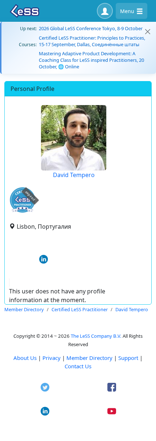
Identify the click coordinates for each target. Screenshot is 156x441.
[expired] (22, 211)
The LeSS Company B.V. (96, 336)
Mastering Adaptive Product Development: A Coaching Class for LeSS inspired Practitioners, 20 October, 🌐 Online (91, 60)
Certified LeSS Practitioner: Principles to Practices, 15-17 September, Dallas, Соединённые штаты (92, 41)
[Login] (105, 11)
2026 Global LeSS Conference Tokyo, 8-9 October (91, 28)
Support (128, 357)
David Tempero (74, 175)
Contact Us (78, 366)
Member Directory (89, 357)
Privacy (51, 357)
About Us (25, 357)
